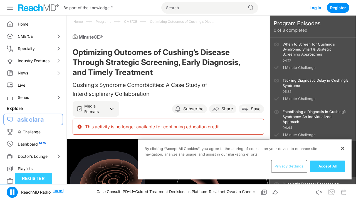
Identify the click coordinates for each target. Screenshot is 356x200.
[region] (245, 159)
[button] (96, 109)
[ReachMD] (38, 7)
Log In (315, 7)
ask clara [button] (30, 119)
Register (338, 7)
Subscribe (193, 108)
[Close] (343, 148)
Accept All (327, 166)
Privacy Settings (289, 166)
